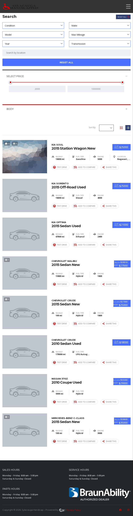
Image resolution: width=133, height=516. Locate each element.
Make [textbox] (74, 25)
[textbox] (106, 128)
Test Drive (62, 167)
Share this (111, 167)
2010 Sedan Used (66, 342)
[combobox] (33, 25)
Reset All (122, 17)
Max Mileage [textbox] (78, 34)
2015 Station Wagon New (73, 146)
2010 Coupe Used (67, 380)
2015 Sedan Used (66, 224)
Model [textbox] (8, 34)
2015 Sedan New (66, 263)
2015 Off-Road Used (69, 185)
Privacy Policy (73, 510)
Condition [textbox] (10, 25)
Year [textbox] (7, 43)
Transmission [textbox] (78, 43)
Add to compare (86, 167)
